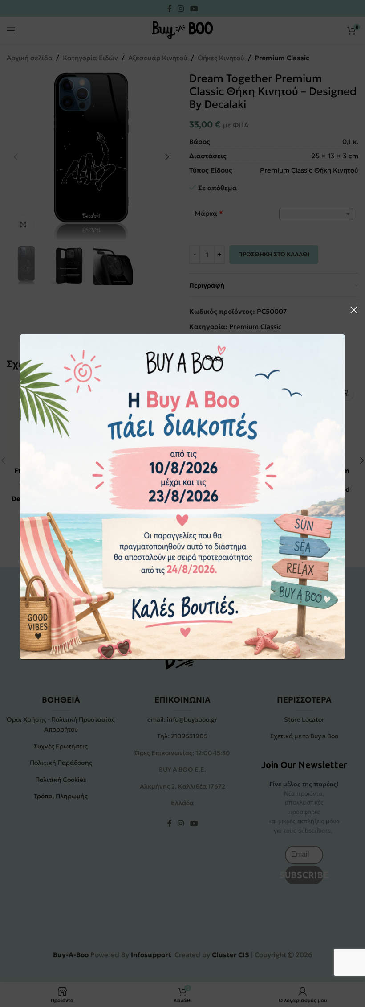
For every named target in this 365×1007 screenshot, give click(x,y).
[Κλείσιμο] (354, 310)
